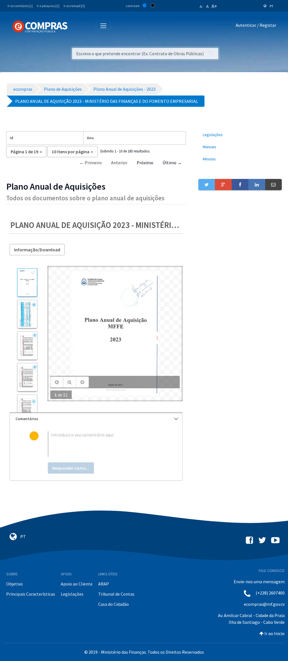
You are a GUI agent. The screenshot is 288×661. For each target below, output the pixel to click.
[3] (27, 345)
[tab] (96, 419)
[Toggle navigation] (75, 26)
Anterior (119, 162)
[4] (27, 377)
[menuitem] (240, 135)
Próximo (145, 162)
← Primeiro (90, 162)
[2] (27, 314)
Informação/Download (37, 249)
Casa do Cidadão (113, 604)
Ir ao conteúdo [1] (20, 6)
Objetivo (14, 584)
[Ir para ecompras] (40, 26)
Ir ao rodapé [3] (74, 6)
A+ (214, 6)
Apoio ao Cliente (77, 584)
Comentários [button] (26, 418)
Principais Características (30, 594)
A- (201, 6)
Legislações (72, 594)
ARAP (103, 584)
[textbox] (105, 444)
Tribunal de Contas (116, 594)
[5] (27, 409)
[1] (27, 282)
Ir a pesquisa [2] (48, 6)
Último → (172, 162)
